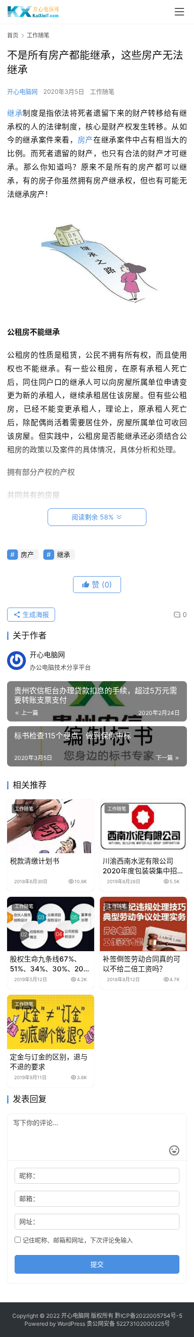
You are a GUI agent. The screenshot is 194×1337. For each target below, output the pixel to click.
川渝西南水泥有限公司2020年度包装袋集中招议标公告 (143, 866)
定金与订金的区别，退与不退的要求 (49, 1061)
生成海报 (35, 614)
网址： (29, 1221)
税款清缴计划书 (34, 860)
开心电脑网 (22, 91)
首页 (12, 35)
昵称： (29, 1175)
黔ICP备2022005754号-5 (148, 1315)
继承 (15, 113)
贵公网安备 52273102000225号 (128, 1323)
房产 (85, 139)
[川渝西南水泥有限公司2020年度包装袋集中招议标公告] (143, 826)
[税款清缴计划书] (50, 826)
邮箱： (29, 1198)
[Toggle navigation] (179, 11)
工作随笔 (102, 91)
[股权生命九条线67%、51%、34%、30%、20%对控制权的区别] (50, 924)
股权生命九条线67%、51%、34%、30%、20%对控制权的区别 (49, 964)
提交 (97, 1264)
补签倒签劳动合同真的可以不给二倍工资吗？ (141, 963)
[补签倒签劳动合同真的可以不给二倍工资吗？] (143, 924)
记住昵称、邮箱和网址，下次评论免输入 (77, 1240)
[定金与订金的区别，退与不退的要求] (50, 1022)
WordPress (71, 1323)
